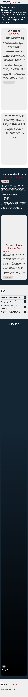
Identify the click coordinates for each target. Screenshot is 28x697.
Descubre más (7, 277)
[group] (14, 501)
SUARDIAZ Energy (7, 251)
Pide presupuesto (8, 82)
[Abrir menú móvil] (25, 2)
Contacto (5, 181)
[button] (14, 297)
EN (19, 2)
